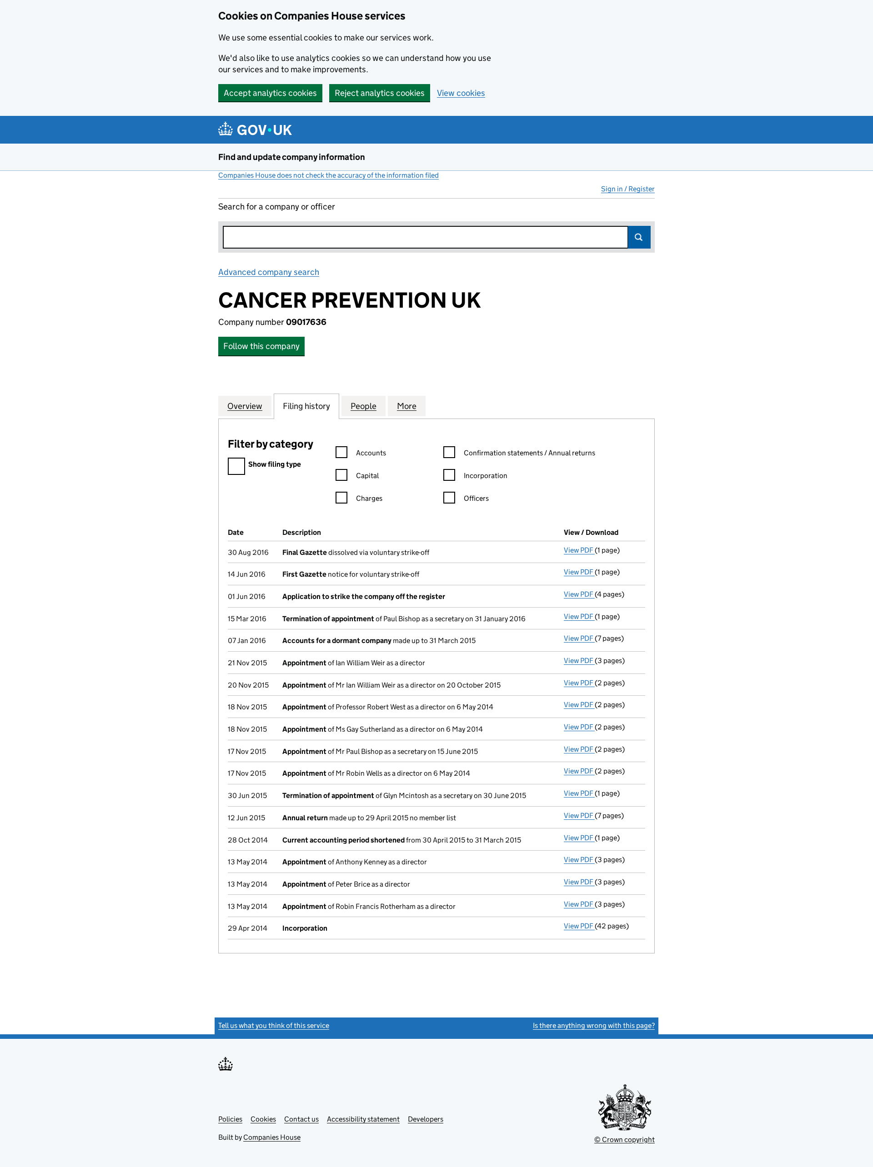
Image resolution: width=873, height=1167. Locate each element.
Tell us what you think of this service (273, 1025)
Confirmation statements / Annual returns (529, 453)
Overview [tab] (244, 406)
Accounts (371, 453)
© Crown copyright (624, 1139)
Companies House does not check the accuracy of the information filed (328, 175)
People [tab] (363, 406)
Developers (425, 1119)
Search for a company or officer (276, 206)
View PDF (579, 550)
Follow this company (261, 346)
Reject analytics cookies (380, 93)
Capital (367, 475)
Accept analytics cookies (270, 93)
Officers (476, 498)
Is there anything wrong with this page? (594, 1025)
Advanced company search (268, 272)
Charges (369, 498)
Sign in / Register (628, 189)
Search (639, 237)
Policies (230, 1119)
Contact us (301, 1119)
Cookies (263, 1119)
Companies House (272, 1137)
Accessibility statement (363, 1119)
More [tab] (406, 406)
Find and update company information (291, 157)
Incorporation (485, 475)
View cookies (461, 93)
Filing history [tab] (306, 406)
